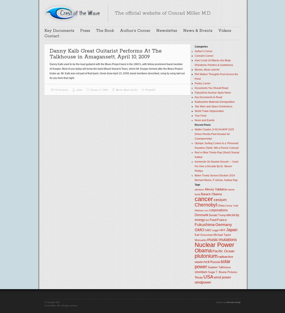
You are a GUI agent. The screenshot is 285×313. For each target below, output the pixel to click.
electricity (232, 215)
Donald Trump (217, 215)
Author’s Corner (135, 30)
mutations (228, 239)
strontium (201, 272)
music (212, 239)
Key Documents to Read (208, 97)
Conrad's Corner (204, 55)
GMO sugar (212, 230)
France (222, 220)
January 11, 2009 (99, 89)
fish (207, 220)
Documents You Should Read (211, 88)
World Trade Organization (209, 111)
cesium (220, 200)
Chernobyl (206, 205)
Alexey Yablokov (216, 189)
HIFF (222, 230)
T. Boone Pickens (226, 272)
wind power (222, 277)
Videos (224, 30)
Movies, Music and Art (126, 89)
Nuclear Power (214, 244)
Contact (51, 36)
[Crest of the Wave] (72, 13)
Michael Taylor (222, 234)
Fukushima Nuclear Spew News (213, 92)
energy (200, 220)
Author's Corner (203, 51)
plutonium (206, 256)
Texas (199, 277)
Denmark (201, 215)
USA (208, 277)
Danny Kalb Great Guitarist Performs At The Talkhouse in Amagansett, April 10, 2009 (106, 54)
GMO (199, 230)
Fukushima (205, 224)
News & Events (197, 30)
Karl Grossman (204, 234)
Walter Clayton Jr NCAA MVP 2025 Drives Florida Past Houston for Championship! (214, 134)
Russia (215, 262)
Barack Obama (211, 194)
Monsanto (201, 240)
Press (85, 30)
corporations (218, 210)
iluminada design (233, 302)
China (221, 205)
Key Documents (59, 30)
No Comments (61, 89)
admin (79, 89)
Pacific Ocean (223, 251)
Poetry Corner (203, 83)
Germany (223, 224)
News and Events (204, 120)
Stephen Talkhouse (219, 267)
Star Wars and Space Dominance (213, 106)
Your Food (200, 115)
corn (206, 210)
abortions (199, 189)
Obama (203, 250)
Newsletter (166, 30)
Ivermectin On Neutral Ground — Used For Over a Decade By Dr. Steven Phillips (216, 166)
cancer (204, 198)
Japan (231, 229)
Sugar (211, 272)
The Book (105, 30)
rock (206, 262)
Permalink (150, 89)
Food (213, 220)
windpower (203, 282)
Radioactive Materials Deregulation (215, 101)
